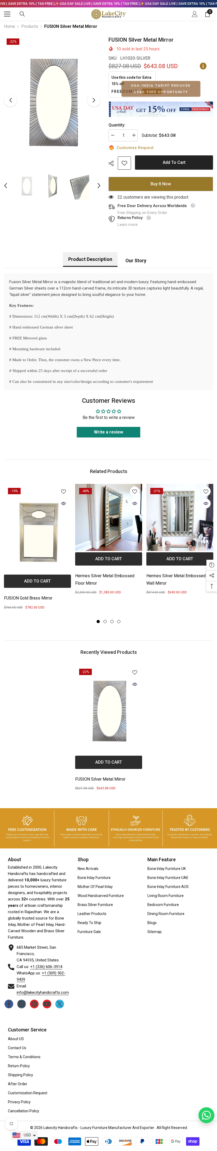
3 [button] (112, 621)
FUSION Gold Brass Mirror (28, 598)
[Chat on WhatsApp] (206, 1115)
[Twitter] (59, 1004)
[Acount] (195, 14)
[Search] (22, 14)
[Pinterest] (34, 1004)
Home (9, 26)
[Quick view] (63, 503)
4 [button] (118, 621)
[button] (10, 100)
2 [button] (105, 621)
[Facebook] (8, 1004)
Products (29, 26)
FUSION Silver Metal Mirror (100, 779)
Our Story (135, 260)
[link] (124, 163)
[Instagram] (21, 1004)
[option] (52, 100)
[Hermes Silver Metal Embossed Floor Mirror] (108, 517)
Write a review (108, 432)
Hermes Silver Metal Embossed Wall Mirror (176, 579)
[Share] (113, 163)
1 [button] (98, 621)
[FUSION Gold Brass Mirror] (37, 528)
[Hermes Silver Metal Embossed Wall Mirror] (179, 517)
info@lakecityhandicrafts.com (43, 992)
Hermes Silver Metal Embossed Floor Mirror (104, 579)
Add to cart (174, 162)
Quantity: (116, 125)
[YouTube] (47, 1004)
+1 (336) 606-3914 (46, 966)
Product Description (90, 259)
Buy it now (161, 183)
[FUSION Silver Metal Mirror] (108, 709)
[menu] (7, 14)
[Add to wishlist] (63, 491)
